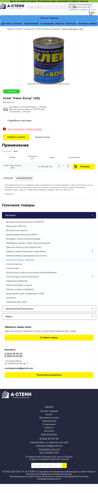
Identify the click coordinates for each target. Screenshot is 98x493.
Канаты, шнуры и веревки (20, 289)
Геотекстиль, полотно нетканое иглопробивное (31, 272)
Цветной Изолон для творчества (23, 247)
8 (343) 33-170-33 (13, 354)
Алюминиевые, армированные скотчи (26, 255)
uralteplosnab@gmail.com (82, 9)
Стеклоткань (12, 268)
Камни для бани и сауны (19, 285)
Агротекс (11, 298)
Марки (8, 316)
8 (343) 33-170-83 (13, 356)
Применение (31, 23)
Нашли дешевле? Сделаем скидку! (25, 129)
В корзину (85, 166)
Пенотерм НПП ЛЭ (16, 226)
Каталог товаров (49, 18)
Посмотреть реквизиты (49, 375)
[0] (90, 13)
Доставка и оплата (11, 23)
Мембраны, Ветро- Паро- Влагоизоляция (28, 243)
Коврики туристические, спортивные (26, 251)
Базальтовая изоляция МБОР (21, 234)
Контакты (71, 23)
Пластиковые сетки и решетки (22, 277)
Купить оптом (42, 137)
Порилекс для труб (16, 302)
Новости (59, 23)
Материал (10, 215)
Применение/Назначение (19, 309)
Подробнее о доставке (19, 120)
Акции (49, 414)
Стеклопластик (14, 264)
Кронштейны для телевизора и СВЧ (25, 293)
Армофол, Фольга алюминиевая (23, 239)
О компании (47, 23)
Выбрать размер (16, 137)
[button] (48, 60)
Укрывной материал (17, 281)
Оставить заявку (87, 23)
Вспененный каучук (16, 230)
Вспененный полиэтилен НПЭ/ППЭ (25, 222)
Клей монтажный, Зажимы (20, 260)
